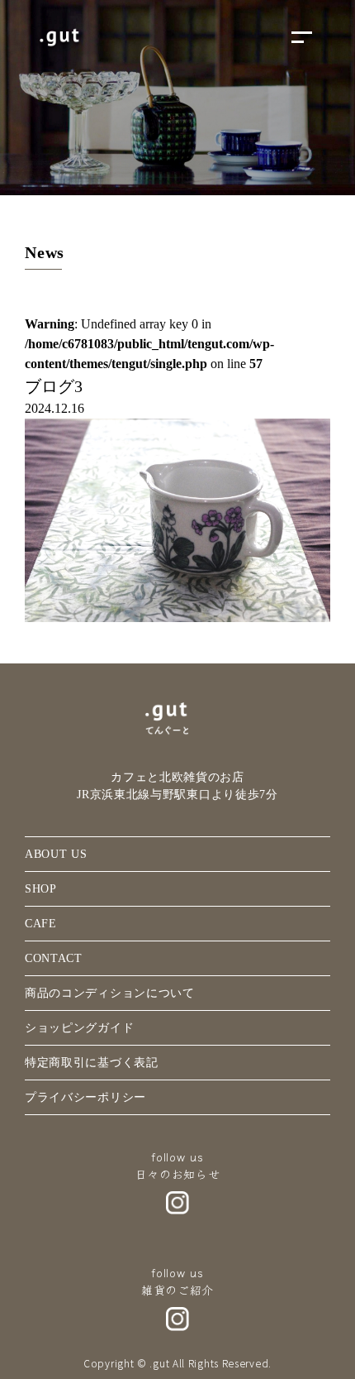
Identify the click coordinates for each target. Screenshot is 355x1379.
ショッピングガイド (79, 1028)
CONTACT (54, 958)
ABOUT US (56, 854)
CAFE (41, 923)
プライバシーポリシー (85, 1097)
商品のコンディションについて (110, 993)
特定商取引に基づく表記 (92, 1062)
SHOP (41, 889)
